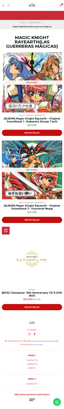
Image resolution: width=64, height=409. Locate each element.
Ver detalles (32, 133)
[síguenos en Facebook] (34, 334)
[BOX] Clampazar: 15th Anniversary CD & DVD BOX (32, 294)
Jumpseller (38, 344)
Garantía (32, 364)
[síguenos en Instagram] (29, 334)
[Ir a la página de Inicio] (32, 5)
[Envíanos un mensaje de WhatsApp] (57, 402)
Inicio (23, 22)
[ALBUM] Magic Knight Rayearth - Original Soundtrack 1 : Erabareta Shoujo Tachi (32, 120)
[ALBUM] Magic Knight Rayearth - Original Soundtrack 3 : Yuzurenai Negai (32, 207)
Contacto (32, 360)
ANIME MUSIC (35, 22)
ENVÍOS (32, 368)
